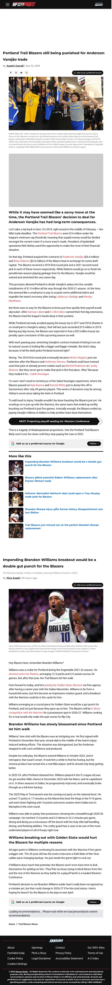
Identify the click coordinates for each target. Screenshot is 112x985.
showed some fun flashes (23, 674)
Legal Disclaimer (41, 958)
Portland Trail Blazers (50, 233)
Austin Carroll (15, 65)
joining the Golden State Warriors (64, 685)
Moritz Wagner (78, 357)
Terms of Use (95, 953)
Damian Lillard (36, 311)
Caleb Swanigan (39, 374)
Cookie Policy (15, 958)
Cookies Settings (17, 963)
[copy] (26, 73)
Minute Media (21, 971)
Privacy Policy (63, 953)
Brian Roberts (21, 260)
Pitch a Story (39, 953)
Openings (37, 947)
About (10, 947)
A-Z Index (93, 958)
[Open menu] (7, 4)
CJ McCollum (57, 311)
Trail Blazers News (28, 924)
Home (12, 924)
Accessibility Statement (69, 958)
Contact (60, 947)
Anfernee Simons (55, 361)
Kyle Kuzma (37, 385)
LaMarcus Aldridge (67, 296)
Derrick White (57, 385)
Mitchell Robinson (75, 365)
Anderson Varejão (73, 256)
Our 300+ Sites (96, 947)
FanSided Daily (16, 953)
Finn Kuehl (13, 578)
